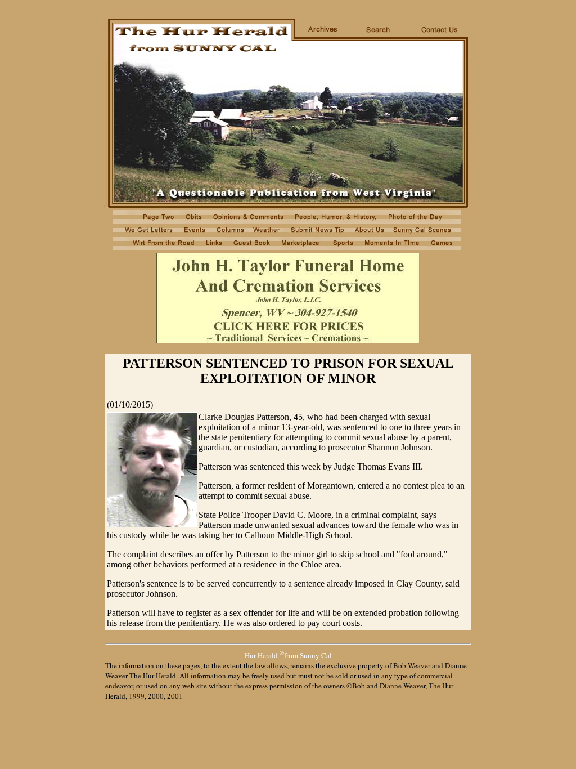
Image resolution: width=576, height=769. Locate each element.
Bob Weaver (411, 665)
